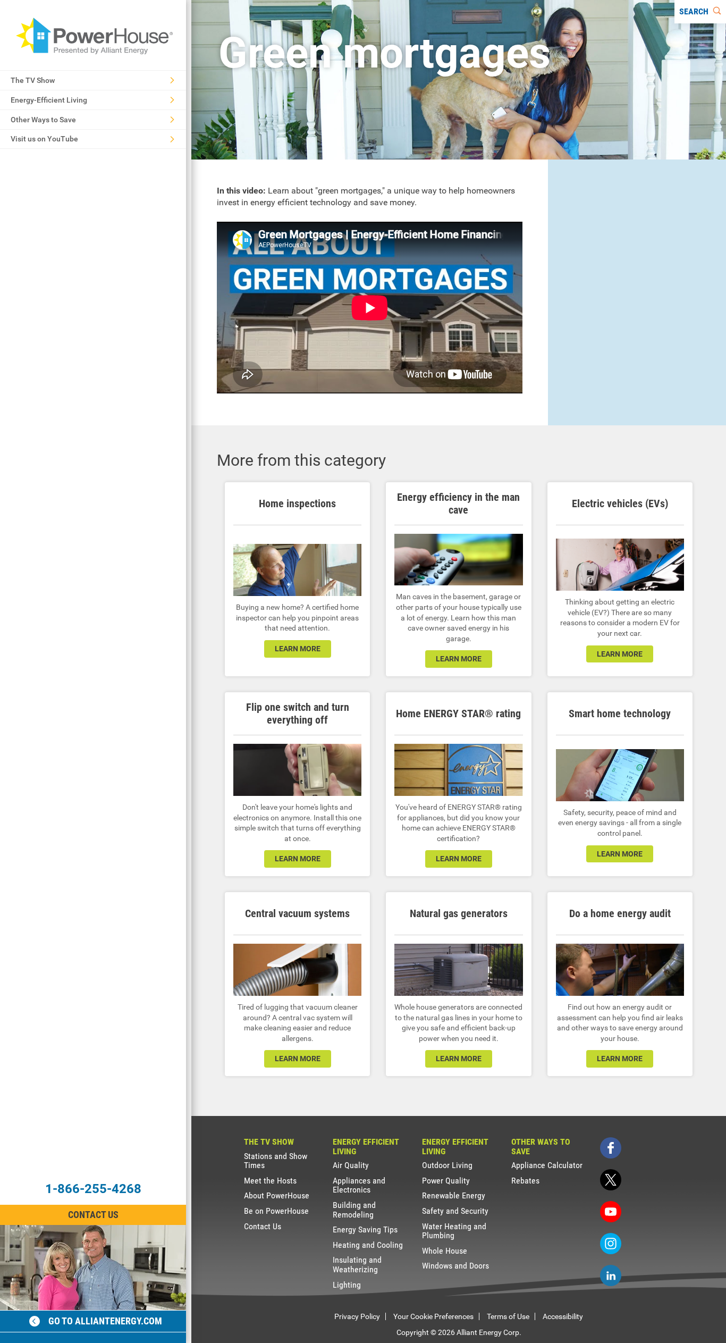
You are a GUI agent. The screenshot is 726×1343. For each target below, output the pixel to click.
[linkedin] (610, 1275)
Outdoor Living (447, 1165)
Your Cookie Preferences (433, 1316)
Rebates (525, 1181)
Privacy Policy (357, 1316)
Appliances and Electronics (359, 1185)
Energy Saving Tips (365, 1229)
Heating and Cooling (368, 1245)
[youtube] (610, 1211)
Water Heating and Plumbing (454, 1231)
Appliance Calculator (547, 1165)
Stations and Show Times (275, 1161)
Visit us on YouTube (44, 139)
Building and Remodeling (354, 1210)
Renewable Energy (453, 1195)
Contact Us (93, 1214)
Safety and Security (455, 1211)
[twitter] (610, 1179)
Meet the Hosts (270, 1181)
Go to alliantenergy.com (105, 1321)
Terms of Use (508, 1316)
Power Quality (446, 1181)
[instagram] (610, 1243)
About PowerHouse (276, 1195)
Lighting (347, 1285)
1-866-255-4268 (93, 1188)
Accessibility (563, 1316)
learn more (297, 648)
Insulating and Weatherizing (357, 1264)
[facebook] (610, 1148)
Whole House (444, 1251)
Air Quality (351, 1165)
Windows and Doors (455, 1266)
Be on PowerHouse (276, 1211)
